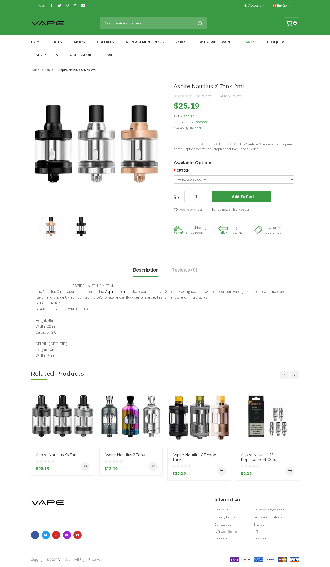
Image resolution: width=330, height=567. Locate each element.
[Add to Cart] (85, 466)
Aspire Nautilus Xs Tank (57, 454)
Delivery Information (268, 510)
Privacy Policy (225, 517)
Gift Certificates (226, 531)
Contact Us (223, 524)
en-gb (281, 5)
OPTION (183, 170)
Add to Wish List (190, 210)
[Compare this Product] (89, 430)
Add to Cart (243, 196)
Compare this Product (233, 210)
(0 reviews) (204, 96)
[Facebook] (51, 5)
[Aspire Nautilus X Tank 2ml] (51, 226)
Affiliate (259, 531)
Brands (258, 524)
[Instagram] (75, 5)
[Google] (67, 5)
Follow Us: (38, 5)
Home (35, 70)
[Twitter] (59, 5)
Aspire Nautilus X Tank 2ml (77, 70)
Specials (221, 539)
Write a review (230, 96)
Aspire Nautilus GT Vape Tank (194, 457)
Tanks (49, 70)
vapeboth (65, 560)
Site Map (259, 539)
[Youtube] (83, 5)
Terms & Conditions (267, 517)
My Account (252, 5)
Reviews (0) (184, 269)
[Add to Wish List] (89, 439)
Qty (176, 196)
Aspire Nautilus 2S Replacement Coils (258, 457)
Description (145, 269)
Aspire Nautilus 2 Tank (124, 454)
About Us (221, 510)
